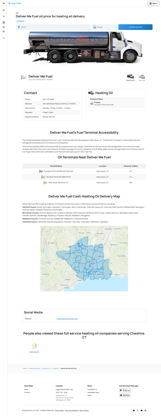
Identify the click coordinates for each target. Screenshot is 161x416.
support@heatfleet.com (64, 389)
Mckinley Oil (34, 352)
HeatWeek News (93, 392)
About (26, 389)
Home (25, 368)
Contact (27, 392)
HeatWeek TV (92, 389)
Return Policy (84, 410)
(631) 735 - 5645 (61, 392)
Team (89, 395)
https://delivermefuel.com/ (67, 318)
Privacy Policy (59, 410)
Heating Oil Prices (34, 368)
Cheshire (55, 368)
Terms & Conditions (72, 410)
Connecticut (46, 368)
